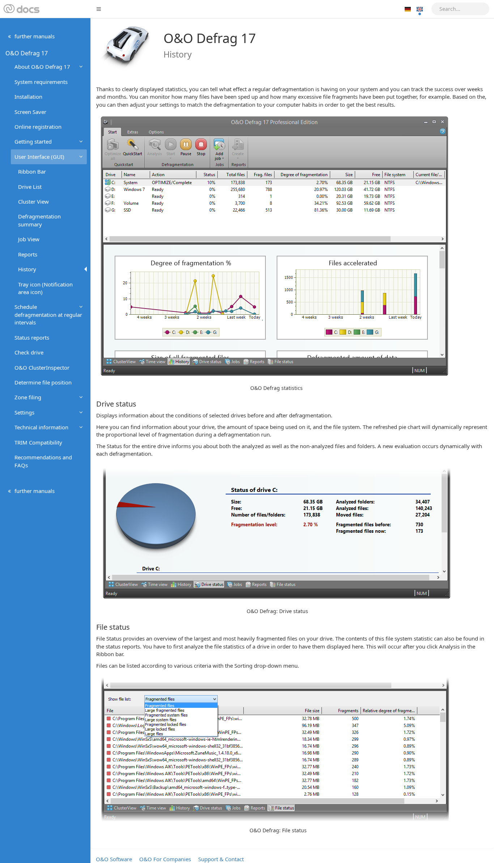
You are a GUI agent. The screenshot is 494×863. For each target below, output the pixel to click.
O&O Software (114, 859)
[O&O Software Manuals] (21, 9)
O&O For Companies (165, 859)
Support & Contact (221, 859)
